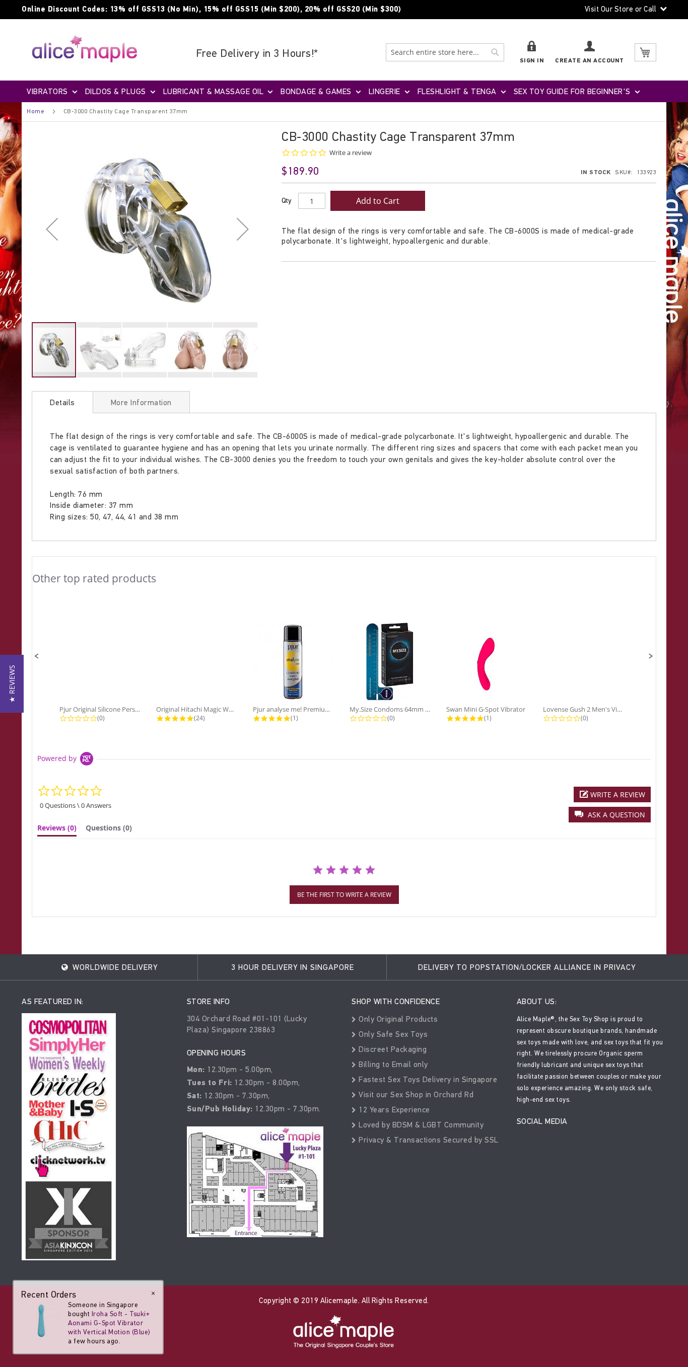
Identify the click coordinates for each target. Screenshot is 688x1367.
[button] (52, 228)
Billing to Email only (392, 1064)
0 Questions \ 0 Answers (75, 805)
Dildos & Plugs (115, 91)
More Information (141, 402)
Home (35, 111)
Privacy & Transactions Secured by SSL (428, 1140)
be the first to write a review (344, 894)
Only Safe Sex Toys (392, 1034)
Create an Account (589, 60)
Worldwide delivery (114, 967)
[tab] (62, 402)
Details (62, 402)
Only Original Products (397, 1019)
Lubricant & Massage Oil (213, 91)
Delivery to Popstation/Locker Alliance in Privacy (527, 967)
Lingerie (384, 91)
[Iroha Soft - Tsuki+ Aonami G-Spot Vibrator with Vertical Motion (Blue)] (41, 1320)
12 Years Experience (393, 1109)
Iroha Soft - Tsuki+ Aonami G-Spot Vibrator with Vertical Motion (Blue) (109, 1323)
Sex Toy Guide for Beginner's (572, 91)
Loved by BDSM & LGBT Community (420, 1124)
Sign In (532, 60)
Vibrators (47, 91)
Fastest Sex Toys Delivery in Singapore (427, 1079)
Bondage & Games (316, 91)
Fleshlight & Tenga (457, 91)
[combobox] (445, 52)
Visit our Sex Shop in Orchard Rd (415, 1094)
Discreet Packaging (392, 1049)
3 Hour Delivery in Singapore (292, 967)
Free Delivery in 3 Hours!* (257, 53)
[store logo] (84, 48)
